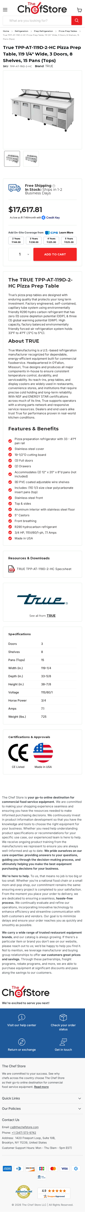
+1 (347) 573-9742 (24, 1132)
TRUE (51, 616)
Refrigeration (21, 31)
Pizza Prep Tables (68, 31)
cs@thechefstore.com (24, 1127)
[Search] (76, 20)
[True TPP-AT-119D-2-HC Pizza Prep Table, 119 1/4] (12, 159)
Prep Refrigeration (43, 31)
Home (6, 31)
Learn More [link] (66, 232)
